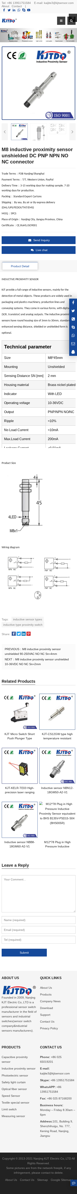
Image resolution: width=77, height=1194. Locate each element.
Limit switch (9, 1109)
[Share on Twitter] (18, 634)
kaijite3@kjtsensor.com (59, 3)
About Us (46, 987)
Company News (50, 1001)
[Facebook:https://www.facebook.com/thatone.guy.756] (73, 303)
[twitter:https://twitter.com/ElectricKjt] (73, 311)
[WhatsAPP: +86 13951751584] (73, 335)
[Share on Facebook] (13, 634)
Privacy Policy (49, 1028)
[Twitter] (9, 10)
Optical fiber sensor (14, 1089)
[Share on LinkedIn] (23, 634)
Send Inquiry (41, 240)
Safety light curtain (14, 1082)
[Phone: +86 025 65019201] (73, 319)
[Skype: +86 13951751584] (73, 327)
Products (46, 994)
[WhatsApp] (18, 10)
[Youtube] (28, 10)
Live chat (41, 250)
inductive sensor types (27, 619)
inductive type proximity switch (23, 624)
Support (45, 1014)
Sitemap (42, 1179)
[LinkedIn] (13, 10)
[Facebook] (4, 10)
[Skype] (23, 10)
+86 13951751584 (19, 3)
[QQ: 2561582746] (73, 352)
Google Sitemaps (62, 1179)
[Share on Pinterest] (28, 634)
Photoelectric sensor (15, 1075)
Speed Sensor (11, 1095)
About (5, 6)
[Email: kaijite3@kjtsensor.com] (73, 344)
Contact (17, 6)
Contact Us (47, 1021)
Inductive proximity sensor (19, 1068)
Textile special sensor (15, 1102)
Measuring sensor (13, 1116)
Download (46, 1008)
